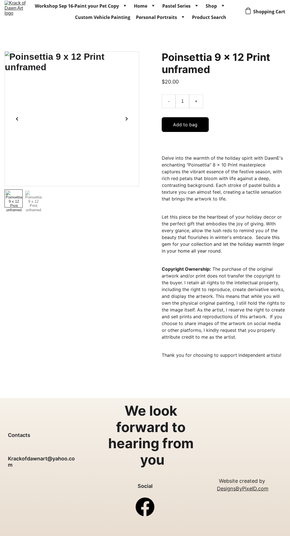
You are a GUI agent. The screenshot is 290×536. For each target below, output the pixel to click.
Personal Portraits (156, 17)
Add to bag (185, 124)
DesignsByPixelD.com (242, 489)
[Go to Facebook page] (145, 506)
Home (140, 6)
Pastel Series (176, 6)
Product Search (209, 17)
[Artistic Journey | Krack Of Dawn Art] (15, 11)
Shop (211, 6)
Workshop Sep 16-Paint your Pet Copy (77, 6)
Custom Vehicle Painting (102, 17)
